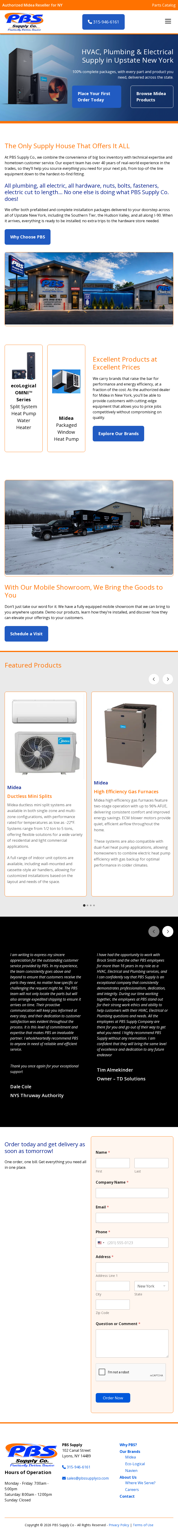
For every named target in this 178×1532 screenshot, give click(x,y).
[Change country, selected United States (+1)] (101, 1243)
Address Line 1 (107, 1276)
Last (137, 1171)
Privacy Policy (119, 1525)
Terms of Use (143, 1525)
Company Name (112, 1182)
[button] (84, 1116)
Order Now (113, 1397)
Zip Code (102, 1313)
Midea (130, 1457)
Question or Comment (118, 1324)
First (99, 1171)
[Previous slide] (153, 679)
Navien (131, 1470)
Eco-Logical (135, 1463)
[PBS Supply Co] (24, 21)
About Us (128, 1477)
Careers (132, 1489)
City (98, 1294)
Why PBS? (128, 1444)
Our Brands (130, 1451)
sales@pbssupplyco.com (88, 1478)
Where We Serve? (140, 1482)
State (138, 1294)
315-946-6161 (105, 22)
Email (102, 1207)
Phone (103, 1232)
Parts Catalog (164, 5)
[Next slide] (167, 679)
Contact (127, 1496)
